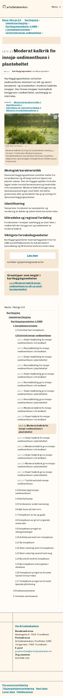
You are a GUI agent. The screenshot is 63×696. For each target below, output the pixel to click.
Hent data (41, 688)
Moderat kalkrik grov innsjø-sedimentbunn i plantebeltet (37, 465)
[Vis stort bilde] (55, 117)
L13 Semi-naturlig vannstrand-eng (33, 553)
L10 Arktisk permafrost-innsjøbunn (34, 537)
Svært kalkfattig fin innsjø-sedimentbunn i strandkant (35, 341)
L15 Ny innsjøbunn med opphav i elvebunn (32, 565)
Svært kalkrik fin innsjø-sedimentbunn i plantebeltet (34, 439)
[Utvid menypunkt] (55, 313)
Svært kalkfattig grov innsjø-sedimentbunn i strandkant (36, 375)
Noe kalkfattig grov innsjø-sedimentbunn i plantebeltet (35, 401)
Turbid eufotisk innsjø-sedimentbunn (33, 482)
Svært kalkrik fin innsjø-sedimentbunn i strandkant (34, 418)
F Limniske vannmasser (25, 596)
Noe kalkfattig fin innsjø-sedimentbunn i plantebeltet (34, 367)
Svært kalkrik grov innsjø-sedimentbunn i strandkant (35, 456)
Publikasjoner (25, 692)
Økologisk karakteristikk (26, 102)
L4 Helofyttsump (24, 498)
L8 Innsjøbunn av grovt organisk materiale (32, 522)
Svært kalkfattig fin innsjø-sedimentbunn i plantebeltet (35, 358)
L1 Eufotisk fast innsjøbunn (29, 330)
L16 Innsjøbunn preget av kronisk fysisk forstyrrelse (33, 574)
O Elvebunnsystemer (24, 590)
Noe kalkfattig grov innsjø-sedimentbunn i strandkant (35, 384)
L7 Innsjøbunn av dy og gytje (30, 514)
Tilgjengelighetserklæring (18, 688)
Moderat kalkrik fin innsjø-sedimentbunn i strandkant (35, 409)
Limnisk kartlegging (17, 23)
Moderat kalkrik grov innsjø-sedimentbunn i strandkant (37, 448)
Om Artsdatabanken (27, 626)
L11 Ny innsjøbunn (24, 542)
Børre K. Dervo (15, 146)
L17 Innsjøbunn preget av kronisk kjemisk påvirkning (33, 583)
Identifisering (13, 105)
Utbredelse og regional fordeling (23, 108)
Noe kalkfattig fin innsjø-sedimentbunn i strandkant (34, 350)
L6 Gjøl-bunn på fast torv (28, 509)
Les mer (32, 255)
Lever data (8, 692)
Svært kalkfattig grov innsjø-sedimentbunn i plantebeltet (36, 392)
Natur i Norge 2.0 (11, 20)
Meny (57, 7)
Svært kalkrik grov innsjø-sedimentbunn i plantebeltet (35, 473)
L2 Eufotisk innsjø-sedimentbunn (24, 33)
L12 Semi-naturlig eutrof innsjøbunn (34, 548)
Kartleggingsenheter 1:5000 (21, 26)
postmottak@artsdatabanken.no (33, 651)
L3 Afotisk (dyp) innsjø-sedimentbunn (27, 492)
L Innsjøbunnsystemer (18, 29)
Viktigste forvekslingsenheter (21, 110)
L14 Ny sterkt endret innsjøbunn (32, 558)
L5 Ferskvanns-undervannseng (32, 504)
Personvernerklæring (15, 685)
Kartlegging (32, 20)
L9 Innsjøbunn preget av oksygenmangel (28, 530)
